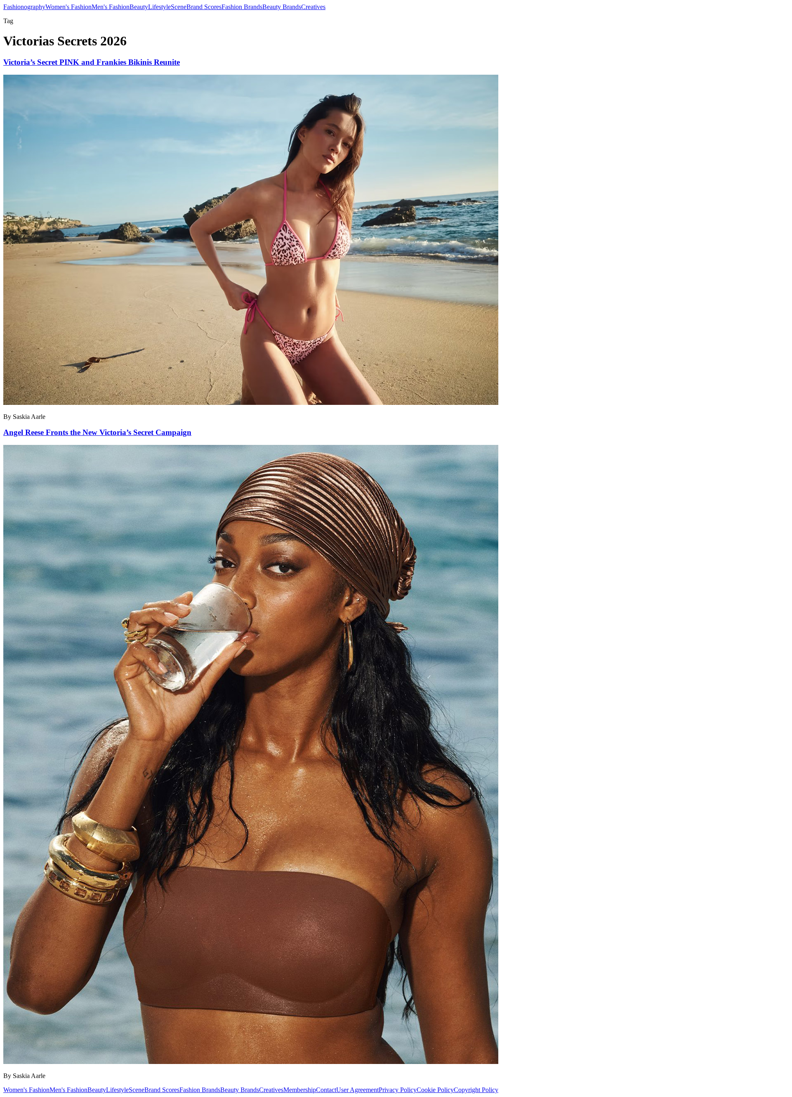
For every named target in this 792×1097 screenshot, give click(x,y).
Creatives (313, 6)
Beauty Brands (281, 6)
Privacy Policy (398, 1089)
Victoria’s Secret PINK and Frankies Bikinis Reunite (91, 62)
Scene (178, 6)
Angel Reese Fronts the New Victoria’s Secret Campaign (97, 432)
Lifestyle (159, 6)
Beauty (139, 6)
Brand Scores (204, 6)
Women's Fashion (68, 6)
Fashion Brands (242, 6)
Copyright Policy (476, 1089)
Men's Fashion (111, 6)
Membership (299, 1089)
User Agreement (357, 1089)
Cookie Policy (435, 1089)
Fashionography (24, 6)
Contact (326, 1089)
